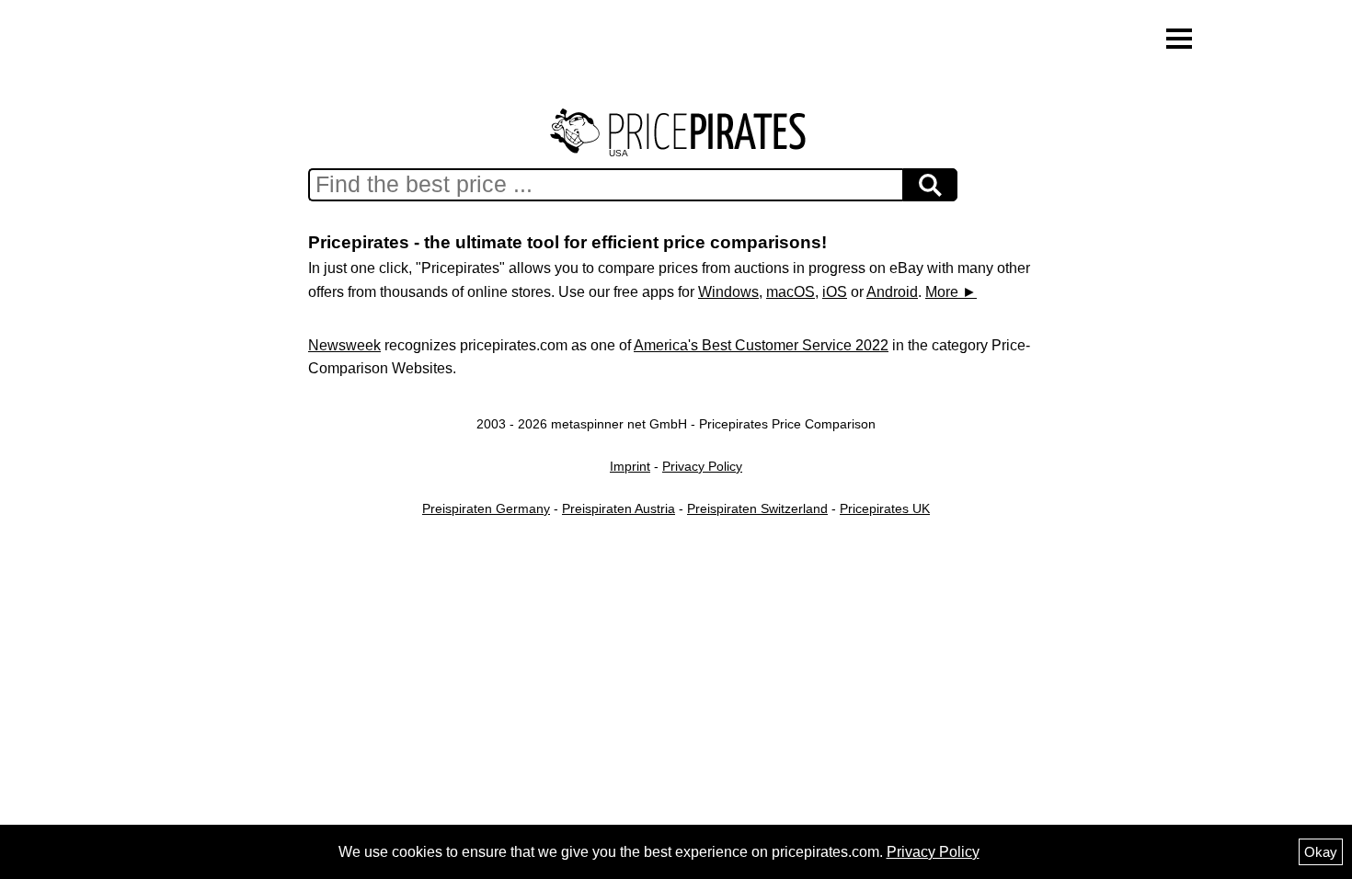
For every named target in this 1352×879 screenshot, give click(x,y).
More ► (951, 292)
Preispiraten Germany (486, 508)
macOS (790, 292)
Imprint (630, 466)
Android (892, 292)
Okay (1320, 852)
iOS (834, 292)
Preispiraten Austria (618, 508)
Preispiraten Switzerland (757, 508)
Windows (728, 292)
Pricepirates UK (885, 508)
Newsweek (344, 345)
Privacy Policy (702, 466)
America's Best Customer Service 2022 (761, 345)
